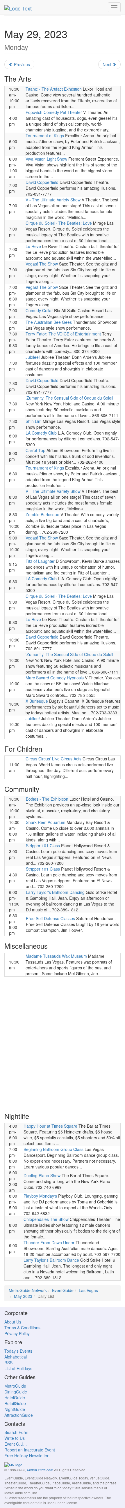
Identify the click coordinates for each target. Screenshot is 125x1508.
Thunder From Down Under (49, 1242)
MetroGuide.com (40, 1469)
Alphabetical (15, 1357)
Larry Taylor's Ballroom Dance (51, 1260)
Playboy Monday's (40, 1196)
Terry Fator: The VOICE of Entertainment (63, 334)
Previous (21, 64)
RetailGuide (15, 1403)
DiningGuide (15, 1392)
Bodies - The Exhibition (47, 799)
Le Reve (33, 246)
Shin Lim (34, 421)
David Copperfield (42, 182)
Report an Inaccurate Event (29, 1450)
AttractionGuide (18, 1415)
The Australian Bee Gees (49, 322)
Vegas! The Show (42, 264)
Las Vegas (88, 1290)
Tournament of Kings (45, 135)
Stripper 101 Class (43, 845)
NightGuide (14, 1409)
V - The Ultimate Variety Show (53, 200)
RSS (8, 1362)
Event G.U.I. (15, 1444)
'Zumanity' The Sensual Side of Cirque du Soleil (69, 398)
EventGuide (63, 1290)
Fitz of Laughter (40, 561)
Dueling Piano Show (42, 1175)
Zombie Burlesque (42, 514)
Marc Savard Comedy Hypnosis (55, 678)
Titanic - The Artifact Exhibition (54, 89)
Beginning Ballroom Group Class (53, 1149)
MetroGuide (15, 1386)
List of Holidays (18, 1368)
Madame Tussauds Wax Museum (56, 956)
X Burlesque (37, 701)
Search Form (16, 1432)
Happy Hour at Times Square (50, 1126)
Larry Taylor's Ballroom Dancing (55, 892)
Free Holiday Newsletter (26, 1455)
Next (107, 64)
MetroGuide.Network (28, 1290)
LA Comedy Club (41, 433)
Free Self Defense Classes (50, 918)
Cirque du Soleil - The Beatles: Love (59, 223)
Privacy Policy (17, 1333)
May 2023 (23, 1296)
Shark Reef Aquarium (45, 822)
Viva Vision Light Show (46, 159)
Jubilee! (33, 357)
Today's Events (18, 1351)
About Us (12, 1322)
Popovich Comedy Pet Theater (54, 112)
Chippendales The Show (46, 1219)
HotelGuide (14, 1397)
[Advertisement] (62, 1043)
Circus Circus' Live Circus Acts (53, 759)
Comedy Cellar (39, 310)
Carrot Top (35, 450)
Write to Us (14, 1438)
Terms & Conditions (22, 1328)
